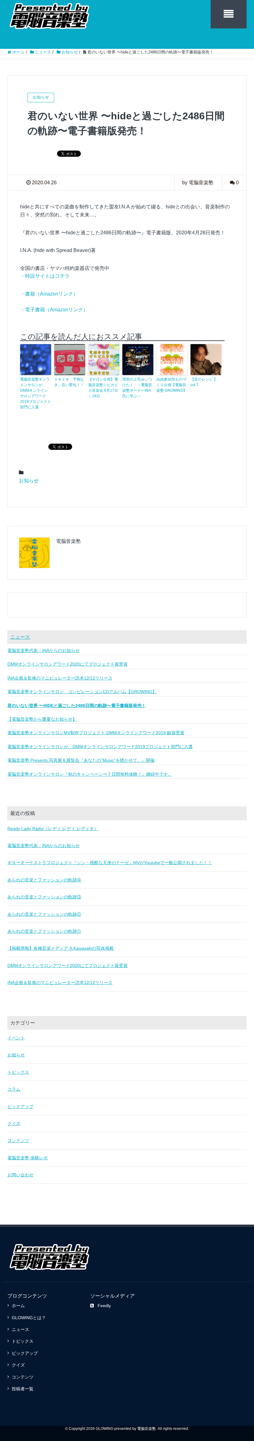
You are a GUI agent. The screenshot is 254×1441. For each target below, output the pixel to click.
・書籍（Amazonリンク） (49, 293)
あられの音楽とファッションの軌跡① (44, 931)
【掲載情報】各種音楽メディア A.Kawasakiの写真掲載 (60, 948)
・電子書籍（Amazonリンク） (54, 309)
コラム (13, 1089)
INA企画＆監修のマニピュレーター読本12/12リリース (59, 678)
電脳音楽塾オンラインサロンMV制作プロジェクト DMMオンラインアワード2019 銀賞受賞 (95, 732)
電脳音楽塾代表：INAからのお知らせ (43, 650)
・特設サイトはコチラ (45, 276)
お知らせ (29, 480)
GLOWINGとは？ (29, 1317)
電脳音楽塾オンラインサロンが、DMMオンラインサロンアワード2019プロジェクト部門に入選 (35, 393)
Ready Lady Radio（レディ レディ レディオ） (52, 828)
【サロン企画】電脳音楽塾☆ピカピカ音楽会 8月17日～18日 (103, 387)
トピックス (18, 1072)
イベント (16, 1037)
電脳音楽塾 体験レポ (27, 1157)
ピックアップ (20, 1106)
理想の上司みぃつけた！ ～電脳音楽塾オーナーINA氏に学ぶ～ (137, 387)
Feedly (104, 1305)
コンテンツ (18, 1140)
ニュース (20, 637)
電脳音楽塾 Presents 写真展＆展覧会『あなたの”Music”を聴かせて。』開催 (81, 760)
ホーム (18, 1305)
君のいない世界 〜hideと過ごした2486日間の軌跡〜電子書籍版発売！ (76, 705)
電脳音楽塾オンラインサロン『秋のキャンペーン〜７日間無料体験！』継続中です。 (89, 774)
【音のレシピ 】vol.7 (203, 382)
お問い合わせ (20, 1174)
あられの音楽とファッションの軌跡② (44, 914)
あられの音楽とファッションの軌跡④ (44, 879)
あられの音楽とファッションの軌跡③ (44, 896)
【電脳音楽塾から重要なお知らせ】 (42, 719)
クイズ (13, 1123)
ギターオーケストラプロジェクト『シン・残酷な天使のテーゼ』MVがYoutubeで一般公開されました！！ (109, 862)
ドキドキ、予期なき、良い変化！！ (69, 382)
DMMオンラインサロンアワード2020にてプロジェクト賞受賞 (67, 664)
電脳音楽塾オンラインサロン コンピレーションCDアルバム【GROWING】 (82, 691)
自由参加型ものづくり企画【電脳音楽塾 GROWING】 (171, 385)
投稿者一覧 (22, 1388)
